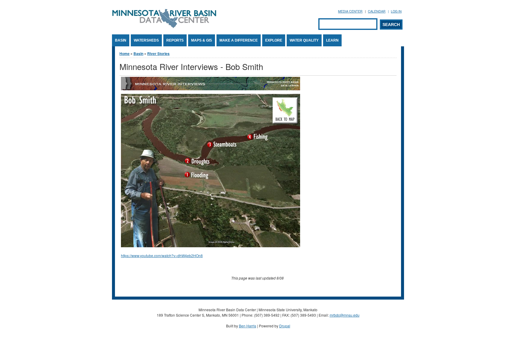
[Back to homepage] (164, 26)
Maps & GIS (201, 40)
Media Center (350, 11)
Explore (273, 40)
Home (124, 53)
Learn (332, 40)
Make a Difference (238, 40)
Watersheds (146, 40)
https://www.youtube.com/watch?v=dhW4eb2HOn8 (162, 255)
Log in (396, 11)
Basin (120, 40)
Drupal (284, 325)
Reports (175, 40)
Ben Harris (247, 325)
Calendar (377, 11)
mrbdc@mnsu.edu (345, 315)
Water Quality (304, 40)
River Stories (158, 53)
